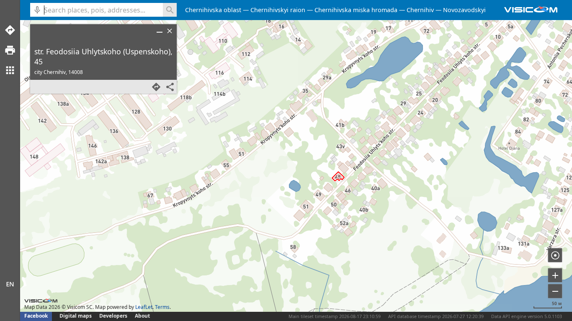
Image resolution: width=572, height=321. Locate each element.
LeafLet (143, 307)
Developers (113, 315)
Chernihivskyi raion (277, 10)
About (142, 315)
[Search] (170, 10)
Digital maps (76, 315)
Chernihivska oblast (213, 10)
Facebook (36, 315)
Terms (162, 307)
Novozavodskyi (464, 10)
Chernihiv (420, 10)
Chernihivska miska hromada (355, 10)
